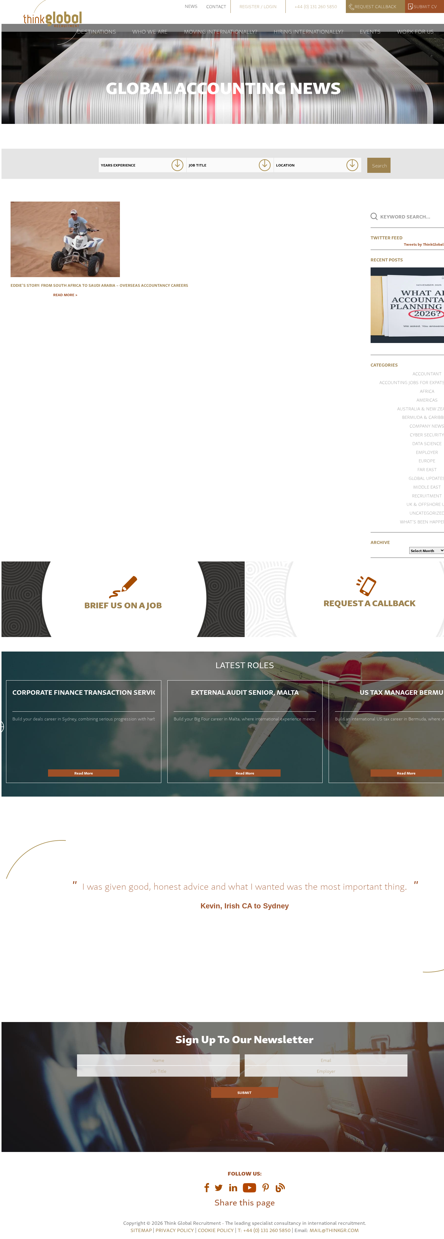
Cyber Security (427, 434)
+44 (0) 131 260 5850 (315, 6)
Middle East (427, 486)
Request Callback (375, 6)
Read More (83, 773)
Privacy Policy (175, 1230)
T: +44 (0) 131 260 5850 (265, 1230)
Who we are (150, 31)
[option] (83, 731)
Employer (427, 451)
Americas (427, 399)
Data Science (427, 443)
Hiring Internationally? (308, 31)
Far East (427, 469)
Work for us (415, 31)
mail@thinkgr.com (334, 1230)
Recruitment (427, 495)
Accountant (427, 373)
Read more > (65, 294)
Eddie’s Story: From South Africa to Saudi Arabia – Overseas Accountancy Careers (65, 285)
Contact (216, 6)
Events (370, 31)
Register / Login (258, 6)
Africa (427, 390)
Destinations (96, 31)
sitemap (141, 1230)
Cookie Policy (216, 1230)
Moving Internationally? (220, 31)
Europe (427, 460)
